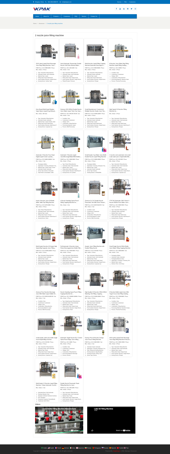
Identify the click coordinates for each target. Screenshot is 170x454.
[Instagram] (135, 8)
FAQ (125, 2)
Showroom (134, 451)
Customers (132, 2)
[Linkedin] (123, 8)
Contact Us (94, 16)
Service (119, 2)
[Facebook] (116, 8)
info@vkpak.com (66, 2)
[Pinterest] (127, 8)
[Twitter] (131, 8)
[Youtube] (120, 8)
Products (56, 16)
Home (37, 16)
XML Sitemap (125, 451)
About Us (46, 16)
